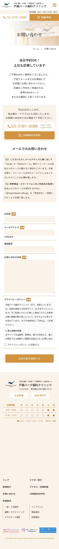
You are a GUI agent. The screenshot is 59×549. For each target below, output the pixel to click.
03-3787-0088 (16, 17)
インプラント (37, 506)
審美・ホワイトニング (14, 512)
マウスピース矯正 (12, 517)
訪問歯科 (35, 517)
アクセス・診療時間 (38, 486)
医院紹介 (7, 486)
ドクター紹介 (35, 479)
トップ (6, 479)
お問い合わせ (9, 493)
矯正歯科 (35, 512)
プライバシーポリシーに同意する (23, 344)
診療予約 (46, 17)
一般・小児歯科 (11, 506)
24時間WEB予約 (37, 493)
